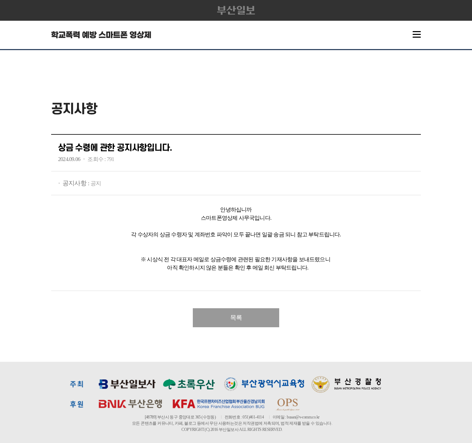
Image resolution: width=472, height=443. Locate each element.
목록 (236, 317)
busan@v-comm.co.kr (303, 417)
